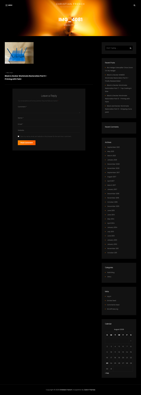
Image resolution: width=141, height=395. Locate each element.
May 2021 (110, 151)
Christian (75, 25)
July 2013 (110, 231)
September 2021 (113, 147)
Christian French (70, 4)
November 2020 (113, 168)
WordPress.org (112, 309)
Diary (109, 277)
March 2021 (111, 156)
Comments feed (113, 305)
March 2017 (111, 185)
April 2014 (111, 223)
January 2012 (112, 244)
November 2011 (113, 248)
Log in (109, 296)
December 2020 (113, 164)
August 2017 (111, 177)
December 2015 (113, 206)
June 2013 (111, 236)
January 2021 (112, 160)
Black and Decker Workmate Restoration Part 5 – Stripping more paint (118, 109)
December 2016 (113, 194)
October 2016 (112, 202)
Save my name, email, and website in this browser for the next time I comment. (45, 136)
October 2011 (112, 253)
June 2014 (111, 215)
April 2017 (110, 181)
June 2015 (111, 210)
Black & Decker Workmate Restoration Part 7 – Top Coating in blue (118, 88)
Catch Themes (89, 390)
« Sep (107, 373)
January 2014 (112, 227)
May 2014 (110, 219)
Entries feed (111, 300)
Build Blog (110, 272)
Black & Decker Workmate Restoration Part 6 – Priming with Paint (117, 98)
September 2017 (113, 172)
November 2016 (113, 198)
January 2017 (112, 189)
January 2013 (112, 240)
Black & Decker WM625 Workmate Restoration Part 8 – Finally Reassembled (117, 78)
